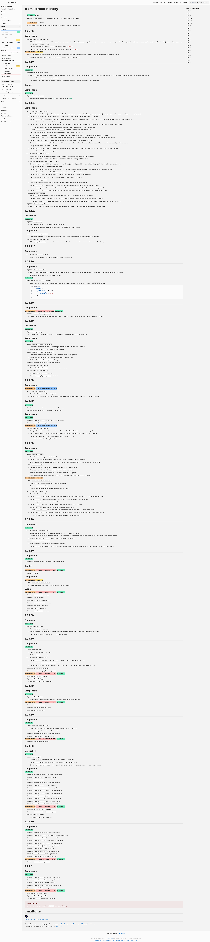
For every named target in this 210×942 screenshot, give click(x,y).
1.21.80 (189, 28)
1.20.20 (189, 58)
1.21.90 (189, 26)
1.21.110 (189, 23)
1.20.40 (189, 53)
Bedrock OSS (121, 933)
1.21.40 (189, 35)
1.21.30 (189, 38)
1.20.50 (189, 50)
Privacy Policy (98, 940)
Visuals (3, 119)
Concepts (4, 18)
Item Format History (192, 8)
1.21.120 (189, 21)
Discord (155, 2)
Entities (3, 24)
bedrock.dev (172, 2)
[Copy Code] (181, 286)
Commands (4, 15)
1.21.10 (189, 43)
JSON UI (3, 95)
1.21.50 (189, 33)
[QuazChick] (26, 916)
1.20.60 (189, 48)
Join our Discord (107, 940)
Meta (2, 101)
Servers (3, 113)
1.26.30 (189, 11)
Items (3, 27)
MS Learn (183, 2)
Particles (3, 107)
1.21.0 (189, 45)
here (59, 439)
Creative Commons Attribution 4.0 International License (78, 924)
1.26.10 (189, 13)
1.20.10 (189, 60)
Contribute (163, 2)
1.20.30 (189, 55)
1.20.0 (189, 63)
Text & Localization (7, 116)
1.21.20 (189, 40)
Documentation (6, 21)
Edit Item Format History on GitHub (36, 919)
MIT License (59, 926)
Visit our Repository (131, 940)
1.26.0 (189, 16)
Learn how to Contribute (118, 940)
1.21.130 (189, 18)
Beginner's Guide (6, 6)
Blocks (3, 12)
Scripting (4, 110)
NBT (2, 104)
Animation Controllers (8, 9)
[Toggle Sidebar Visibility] (2, 2)
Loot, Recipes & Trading (8, 98)
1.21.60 (189, 30)
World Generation (6, 122)
